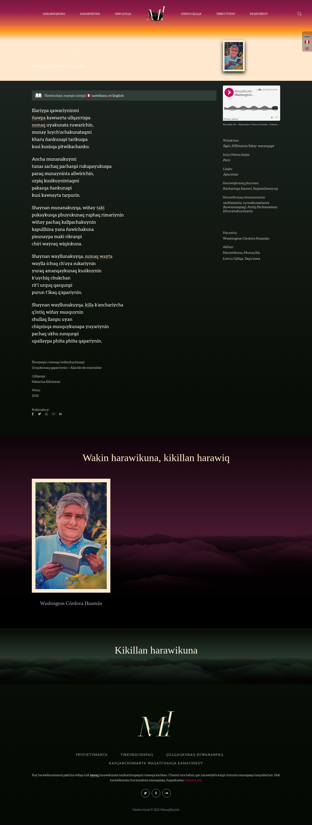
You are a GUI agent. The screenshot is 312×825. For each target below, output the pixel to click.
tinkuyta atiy (192, 780)
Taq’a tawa (252, 258)
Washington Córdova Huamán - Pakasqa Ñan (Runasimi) (266, 124)
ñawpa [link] (39, 117)
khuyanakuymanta (238, 211)
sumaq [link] (38, 124)
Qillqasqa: (39, 376)
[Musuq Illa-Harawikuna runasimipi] (156, 14)
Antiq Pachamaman (262, 207)
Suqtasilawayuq (265, 188)
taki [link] (100, 207)
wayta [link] (106, 256)
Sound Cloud (166, 793)
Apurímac (230, 174)
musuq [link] (94, 775)
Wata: (36, 390)
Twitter (145, 793)
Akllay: (228, 247)
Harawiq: (38, 61)
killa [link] (89, 304)
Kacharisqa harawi (237, 188)
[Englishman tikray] (307, 48)
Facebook (156, 793)
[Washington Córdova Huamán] (234, 56)
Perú (226, 160)
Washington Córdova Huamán (58, 66)
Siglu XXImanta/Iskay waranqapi (248, 146)
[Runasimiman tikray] (307, 35)
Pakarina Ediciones (46, 381)
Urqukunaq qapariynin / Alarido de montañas (67, 367)
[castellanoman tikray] (307, 41)
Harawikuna (232, 252)
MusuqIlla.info (229, 124)
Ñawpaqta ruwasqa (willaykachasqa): (58, 362)
